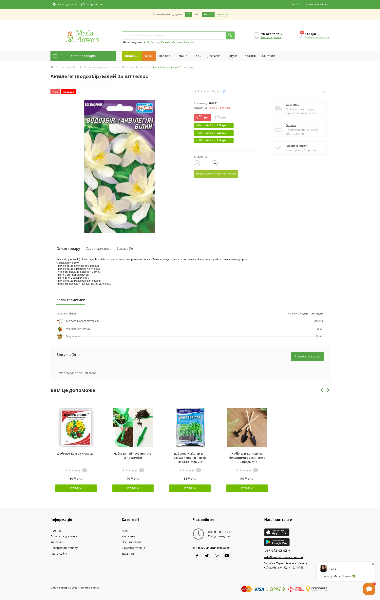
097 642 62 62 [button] (275, 550)
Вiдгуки (232, 56)
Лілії (125, 530)
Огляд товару (68, 248)
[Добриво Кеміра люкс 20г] (76, 427)
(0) (224, 91)
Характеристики (98, 248)
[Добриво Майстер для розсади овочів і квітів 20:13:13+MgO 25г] (190, 427)
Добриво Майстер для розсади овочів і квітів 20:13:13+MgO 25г (190, 458)
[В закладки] (97, 404)
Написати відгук (307, 356)
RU (298, 4)
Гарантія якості (297, 146)
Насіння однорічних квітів (99, 67)
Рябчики (153, 42)
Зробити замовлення (317, 37)
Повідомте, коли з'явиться (216, 174)
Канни (166, 42)
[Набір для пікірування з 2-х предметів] (133, 427)
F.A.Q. (197, 56)
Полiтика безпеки (90, 587)
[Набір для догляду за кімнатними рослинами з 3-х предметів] (247, 427)
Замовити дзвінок (270, 37)
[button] (64, 4)
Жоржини (128, 536)
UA (292, 4)
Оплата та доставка (63, 536)
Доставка (213, 56)
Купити (76, 488)
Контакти (268, 56)
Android (208, 14)
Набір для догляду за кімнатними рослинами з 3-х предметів (247, 458)
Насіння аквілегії (132, 67)
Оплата (291, 125)
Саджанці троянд (133, 548)
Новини (182, 56)
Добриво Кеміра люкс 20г (76, 453)
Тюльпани (129, 553)
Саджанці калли (183, 42)
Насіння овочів (132, 542)
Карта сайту (58, 553)
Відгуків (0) (125, 248)
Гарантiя (249, 56)
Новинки (132, 56)
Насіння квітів (69, 67)
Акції (149, 56)
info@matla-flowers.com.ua (283, 557)
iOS (188, 14)
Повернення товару (64, 548)
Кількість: (200, 157)
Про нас (164, 56)
